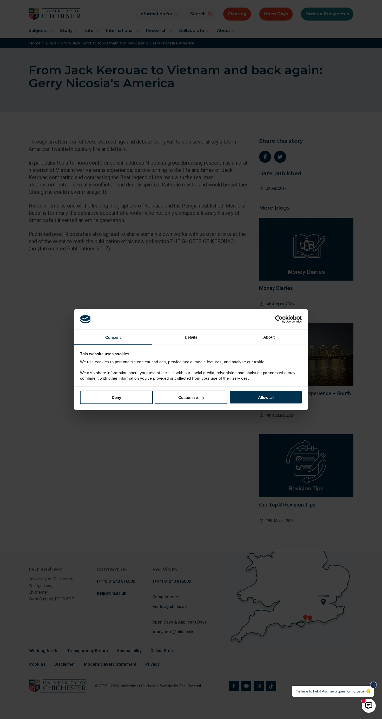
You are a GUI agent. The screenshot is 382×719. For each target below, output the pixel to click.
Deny (116, 397)
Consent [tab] (113, 337)
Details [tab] (191, 337)
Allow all (266, 397)
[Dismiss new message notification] (373, 685)
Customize (188, 397)
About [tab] (269, 337)
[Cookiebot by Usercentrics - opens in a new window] (279, 319)
